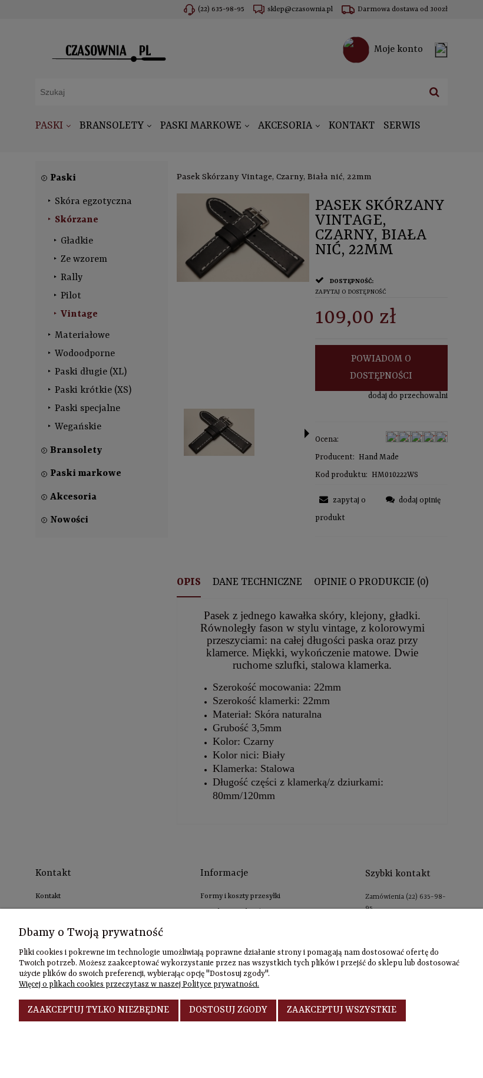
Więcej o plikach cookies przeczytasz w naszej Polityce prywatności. (139, 984)
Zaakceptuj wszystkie (341, 1010)
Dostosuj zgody (228, 1010)
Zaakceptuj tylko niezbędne (98, 1010)
